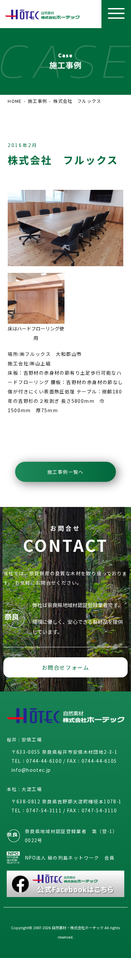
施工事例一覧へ (65, 471)
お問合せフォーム (65, 667)
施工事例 (37, 101)
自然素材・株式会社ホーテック (77, 927)
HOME (14, 101)
